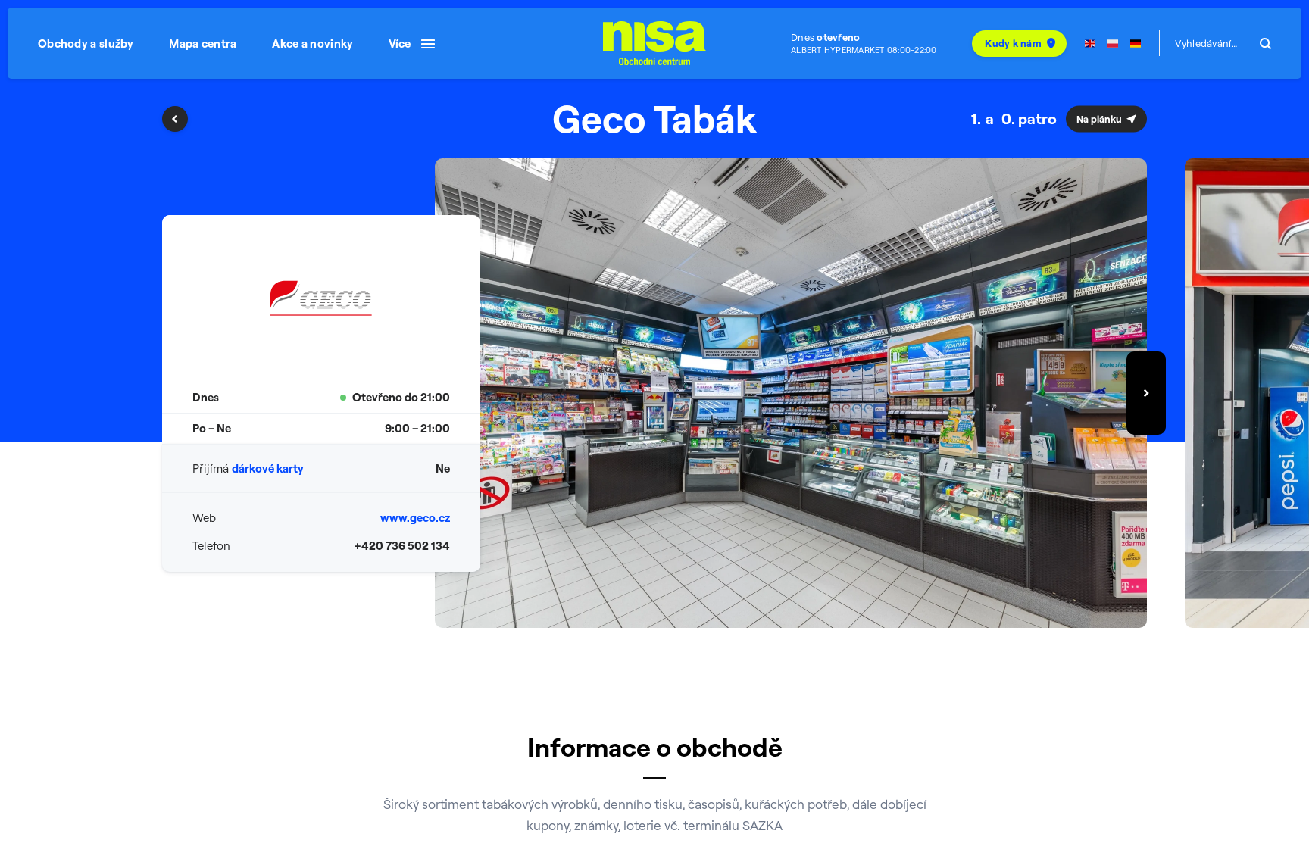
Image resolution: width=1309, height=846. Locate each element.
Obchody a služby (86, 43)
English (1090, 43)
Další (1146, 393)
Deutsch (1135, 43)
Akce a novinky (312, 43)
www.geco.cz (415, 517)
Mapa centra (202, 43)
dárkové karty (268, 468)
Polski (1112, 43)
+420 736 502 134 (402, 546)
